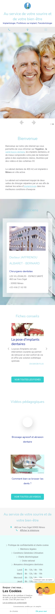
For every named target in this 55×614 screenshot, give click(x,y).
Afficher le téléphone (29, 530)
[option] (27, 75)
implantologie (30, 186)
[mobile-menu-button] (46, 29)
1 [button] (51, 124)
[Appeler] (9, 30)
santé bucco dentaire (15, 152)
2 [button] (53, 124)
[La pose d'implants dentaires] (27, 329)
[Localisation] (27, 30)
